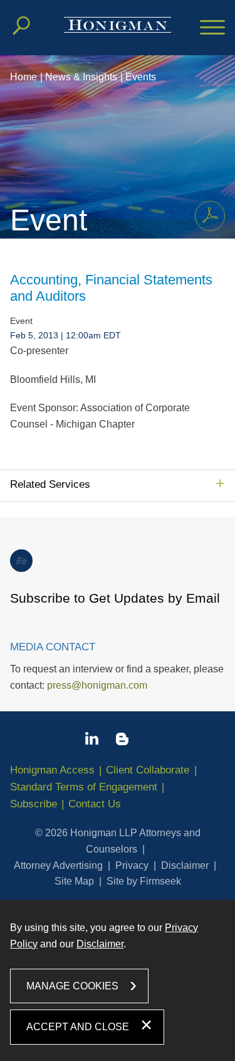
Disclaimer (185, 865)
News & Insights (81, 77)
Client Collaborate (147, 770)
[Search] (21, 25)
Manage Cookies (72, 986)
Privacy (132, 865)
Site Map (74, 881)
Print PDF (210, 216)
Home (23, 77)
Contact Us (94, 804)
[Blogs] (122, 741)
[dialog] (117, 980)
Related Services (50, 484)
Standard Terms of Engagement (83, 787)
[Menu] (212, 28)
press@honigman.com (97, 685)
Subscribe (33, 804)
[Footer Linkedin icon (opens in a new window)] (91, 741)
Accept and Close (77, 1026)
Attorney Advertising (58, 865)
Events (140, 77)
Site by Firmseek (144, 881)
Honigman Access (52, 770)
